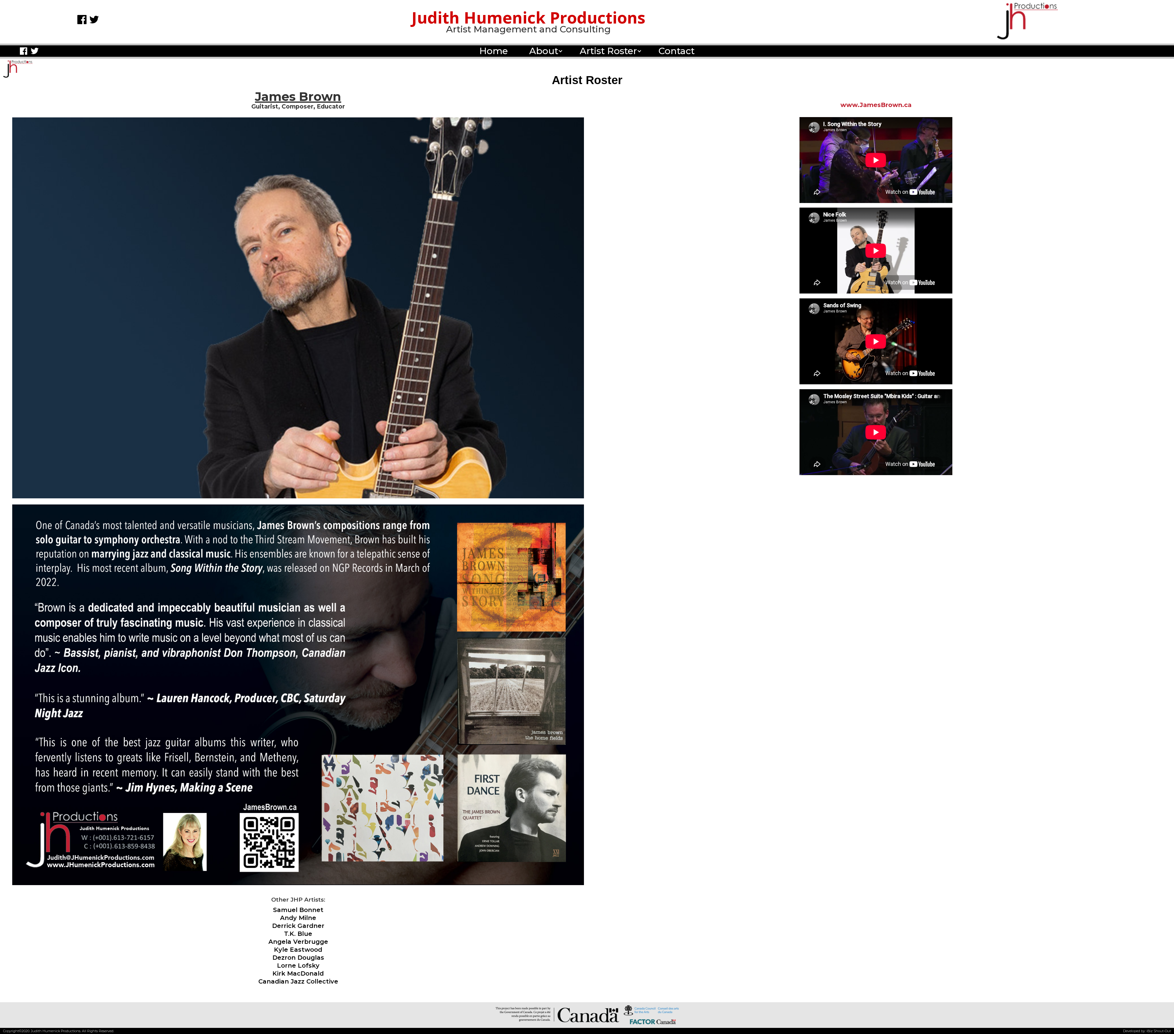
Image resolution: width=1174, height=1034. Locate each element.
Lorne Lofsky (298, 965)
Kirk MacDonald (298, 973)
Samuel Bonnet (298, 910)
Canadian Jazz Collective (298, 981)
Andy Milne (298, 917)
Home (493, 51)
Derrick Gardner (298, 925)
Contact (677, 51)
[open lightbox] (298, 691)
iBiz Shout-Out (1158, 1031)
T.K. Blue (298, 933)
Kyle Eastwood (298, 949)
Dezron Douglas (298, 957)
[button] (544, 51)
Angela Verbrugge (298, 941)
